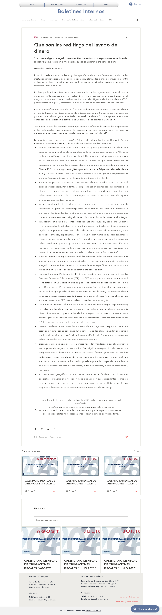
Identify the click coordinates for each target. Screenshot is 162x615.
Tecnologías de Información (73, 20)
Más (111, 20)
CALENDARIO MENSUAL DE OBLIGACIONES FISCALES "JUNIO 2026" (122, 482)
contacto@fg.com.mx (46, 600)
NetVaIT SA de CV (93, 611)
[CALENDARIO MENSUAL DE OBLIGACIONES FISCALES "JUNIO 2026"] (122, 466)
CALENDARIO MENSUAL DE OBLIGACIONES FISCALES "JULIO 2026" (81, 482)
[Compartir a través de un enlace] (54, 429)
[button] (56, 5)
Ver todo (137, 451)
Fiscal (43, 20)
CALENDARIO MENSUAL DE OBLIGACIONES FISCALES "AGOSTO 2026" (40, 482)
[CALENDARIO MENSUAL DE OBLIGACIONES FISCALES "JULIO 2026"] (81, 466)
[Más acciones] (126, 37)
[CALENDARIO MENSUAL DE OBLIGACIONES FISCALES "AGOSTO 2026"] (40, 466)
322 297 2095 (97, 596)
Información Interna (96, 20)
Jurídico (53, 20)
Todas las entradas (29, 20)
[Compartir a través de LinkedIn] (48, 429)
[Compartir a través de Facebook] (35, 429)
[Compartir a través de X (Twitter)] (41, 429)
